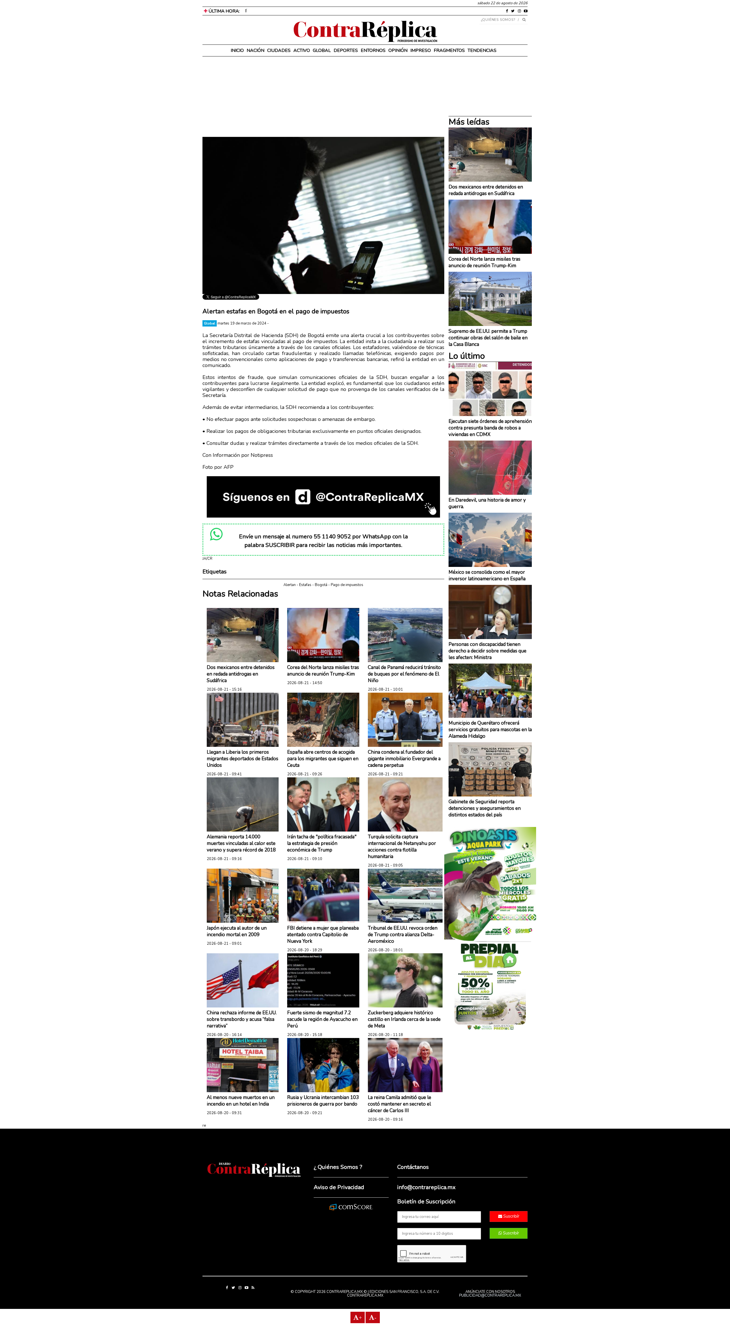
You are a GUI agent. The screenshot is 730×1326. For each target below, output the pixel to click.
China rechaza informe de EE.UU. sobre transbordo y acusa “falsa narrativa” (242, 1019)
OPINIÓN (397, 50)
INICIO (237, 50)
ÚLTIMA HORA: (223, 11)
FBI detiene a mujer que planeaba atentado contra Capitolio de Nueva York (323, 934)
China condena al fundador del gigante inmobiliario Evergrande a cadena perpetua (404, 759)
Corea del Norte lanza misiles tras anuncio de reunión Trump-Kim (323, 670)
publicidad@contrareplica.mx (490, 1295)
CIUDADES (279, 50)
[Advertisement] (323, 97)
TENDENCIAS (482, 50)
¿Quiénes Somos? (498, 19)
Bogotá (321, 584)
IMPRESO (420, 50)
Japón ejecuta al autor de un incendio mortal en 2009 (237, 931)
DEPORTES (346, 50)
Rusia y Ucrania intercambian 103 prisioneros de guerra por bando (323, 1100)
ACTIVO (301, 50)
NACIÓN (255, 50)
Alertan (289, 584)
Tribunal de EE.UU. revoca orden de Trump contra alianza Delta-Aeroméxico (402, 934)
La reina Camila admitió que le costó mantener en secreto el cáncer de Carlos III (399, 1104)
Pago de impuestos (347, 584)
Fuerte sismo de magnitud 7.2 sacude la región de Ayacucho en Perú (322, 1019)
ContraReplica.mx (365, 1295)
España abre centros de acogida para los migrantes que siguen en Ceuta (322, 759)
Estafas (305, 584)
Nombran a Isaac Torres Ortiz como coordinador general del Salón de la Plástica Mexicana (333, 11)
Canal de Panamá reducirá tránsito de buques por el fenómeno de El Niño (404, 674)
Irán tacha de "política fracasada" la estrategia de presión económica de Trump (321, 843)
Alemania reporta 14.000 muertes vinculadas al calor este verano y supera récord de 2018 (241, 843)
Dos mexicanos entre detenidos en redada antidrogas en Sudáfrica (241, 674)
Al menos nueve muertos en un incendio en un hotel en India (241, 1100)
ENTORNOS (373, 50)
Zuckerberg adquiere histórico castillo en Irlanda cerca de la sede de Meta (404, 1019)
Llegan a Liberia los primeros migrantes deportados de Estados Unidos (242, 759)
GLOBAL (322, 50)
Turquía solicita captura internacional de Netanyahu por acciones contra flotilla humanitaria (402, 847)
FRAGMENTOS (449, 50)
